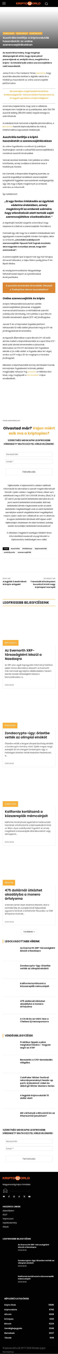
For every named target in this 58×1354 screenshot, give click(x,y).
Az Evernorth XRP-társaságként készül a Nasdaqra (23, 654)
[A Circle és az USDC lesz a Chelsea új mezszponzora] (10, 1023)
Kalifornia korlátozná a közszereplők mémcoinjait (26, 813)
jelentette (40, 73)
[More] (35, 565)
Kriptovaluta (22, 33)
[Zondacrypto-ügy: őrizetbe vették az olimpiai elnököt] (29, 710)
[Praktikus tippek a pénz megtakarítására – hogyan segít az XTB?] (10, 1046)
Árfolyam (9, 882)
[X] (29, 565)
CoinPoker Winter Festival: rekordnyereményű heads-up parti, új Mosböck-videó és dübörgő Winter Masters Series (37, 1081)
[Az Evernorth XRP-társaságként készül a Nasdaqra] (29, 627)
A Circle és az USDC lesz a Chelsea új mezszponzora (34, 1020)
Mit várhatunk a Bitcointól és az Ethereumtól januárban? (37, 1114)
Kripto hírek (9, 33)
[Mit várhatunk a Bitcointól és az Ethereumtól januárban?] (10, 1117)
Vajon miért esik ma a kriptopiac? (32, 431)
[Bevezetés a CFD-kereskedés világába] (10, 1063)
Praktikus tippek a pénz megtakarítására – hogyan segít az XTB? (35, 1045)
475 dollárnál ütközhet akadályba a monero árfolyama (23, 894)
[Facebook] (22, 565)
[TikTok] (19, 1197)
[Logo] (29, 3)
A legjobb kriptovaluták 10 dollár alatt (34, 1097)
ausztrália (15, 548)
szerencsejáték (24, 552)
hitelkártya (27, 548)
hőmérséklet (33, 375)
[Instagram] (14, 1197)
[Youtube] (29, 1197)
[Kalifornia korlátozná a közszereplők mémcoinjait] (29, 788)
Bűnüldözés (10, 725)
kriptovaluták (41, 548)
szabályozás (9, 552)
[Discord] (4, 1197)
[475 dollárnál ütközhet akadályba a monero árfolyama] (29, 867)
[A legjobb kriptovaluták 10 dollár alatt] (10, 1099)
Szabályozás (35, 33)
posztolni (32, 371)
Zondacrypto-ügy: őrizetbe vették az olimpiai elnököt (27, 735)
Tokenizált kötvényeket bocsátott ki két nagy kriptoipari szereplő (42, 584)
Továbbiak (28, 932)
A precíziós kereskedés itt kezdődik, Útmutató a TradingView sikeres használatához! (29, 288)
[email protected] (20, 1191)
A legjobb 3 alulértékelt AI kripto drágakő (14, 583)
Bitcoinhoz (7, 126)
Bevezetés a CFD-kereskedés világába (36, 1061)
